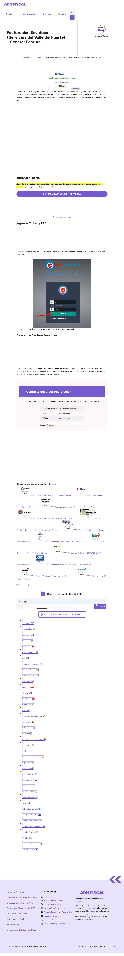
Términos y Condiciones (97, 946)
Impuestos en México (52, 904)
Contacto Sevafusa (63, 217)
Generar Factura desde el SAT (22, 897)
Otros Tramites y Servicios (54, 924)
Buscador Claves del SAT (19, 913)
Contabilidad (49, 896)
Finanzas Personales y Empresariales (58, 912)
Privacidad (83, 946)
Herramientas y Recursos (54, 920)
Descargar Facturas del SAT (21, 908)
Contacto (112, 946)
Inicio (25, 57)
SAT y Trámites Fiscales (53, 900)
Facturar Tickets (36, 57)
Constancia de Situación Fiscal (22, 930)
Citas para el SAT (15, 919)
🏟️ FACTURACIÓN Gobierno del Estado (62, 614)
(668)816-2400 (64, 418)
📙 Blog (62, 14)
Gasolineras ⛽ (24, 585)
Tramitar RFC (14, 924)
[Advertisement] (103, 46)
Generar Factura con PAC (20, 903)
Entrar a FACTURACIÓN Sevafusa (62, 194)
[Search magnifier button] (72, 17)
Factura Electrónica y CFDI (54, 908)
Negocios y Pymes (51, 916)
